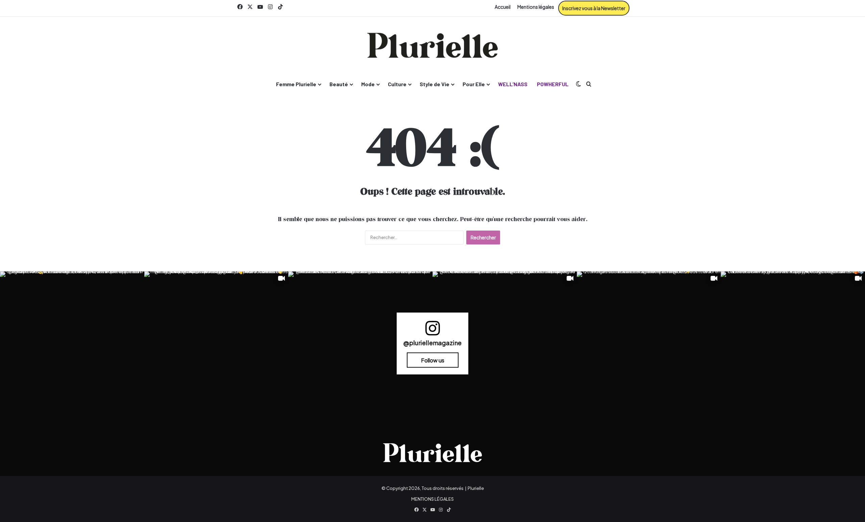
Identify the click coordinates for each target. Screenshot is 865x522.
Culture (397, 84)
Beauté (338, 84)
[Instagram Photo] (72, 343)
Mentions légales (535, 7)
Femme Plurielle (296, 84)
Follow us (432, 360)
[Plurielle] (432, 45)
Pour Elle (474, 84)
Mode (368, 84)
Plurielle (476, 488)
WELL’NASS (512, 84)
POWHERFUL (553, 84)
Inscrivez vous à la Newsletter (593, 8)
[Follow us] (432, 331)
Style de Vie (434, 84)
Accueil (503, 7)
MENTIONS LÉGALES (432, 499)
